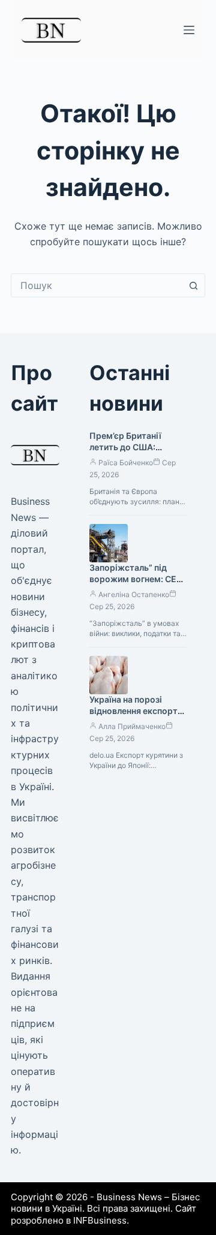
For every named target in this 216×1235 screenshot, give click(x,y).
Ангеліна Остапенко (133, 594)
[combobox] (96, 285)
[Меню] (189, 30)
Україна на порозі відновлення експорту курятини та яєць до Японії (135, 716)
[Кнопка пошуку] (193, 285)
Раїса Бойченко (125, 462)
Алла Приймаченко (132, 726)
